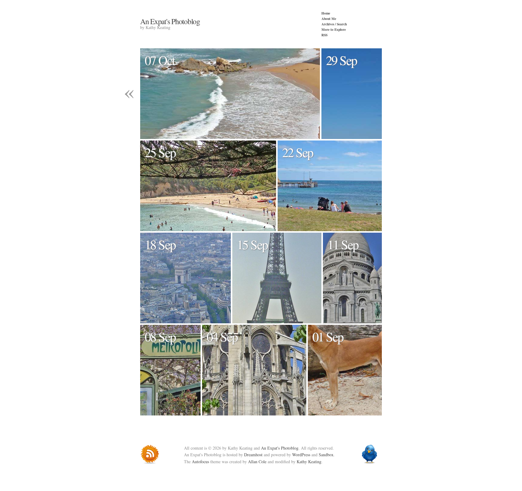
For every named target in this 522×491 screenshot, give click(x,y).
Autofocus (200, 461)
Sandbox (326, 454)
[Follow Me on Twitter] (371, 454)
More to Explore (333, 29)
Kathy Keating (309, 461)
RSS (324, 34)
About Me (328, 18)
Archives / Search (334, 24)
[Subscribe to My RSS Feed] (151, 454)
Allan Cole (257, 461)
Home (325, 13)
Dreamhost (253, 454)
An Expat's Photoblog (170, 21)
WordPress (301, 454)
